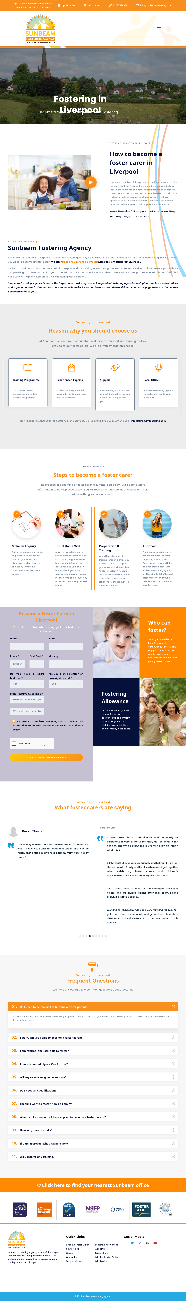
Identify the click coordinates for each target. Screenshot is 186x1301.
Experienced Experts (53, 380)
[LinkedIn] (147, 1243)
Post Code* (36, 656)
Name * (14, 638)
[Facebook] (125, 1243)
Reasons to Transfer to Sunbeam (32, 7)
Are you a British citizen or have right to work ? (66, 676)
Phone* (14, 656)
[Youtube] (155, 1243)
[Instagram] (140, 1243)
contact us (137, 287)
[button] (14, 387)
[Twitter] (132, 1243)
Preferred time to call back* (26, 694)
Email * (53, 638)
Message (54, 656)
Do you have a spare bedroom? (27, 676)
